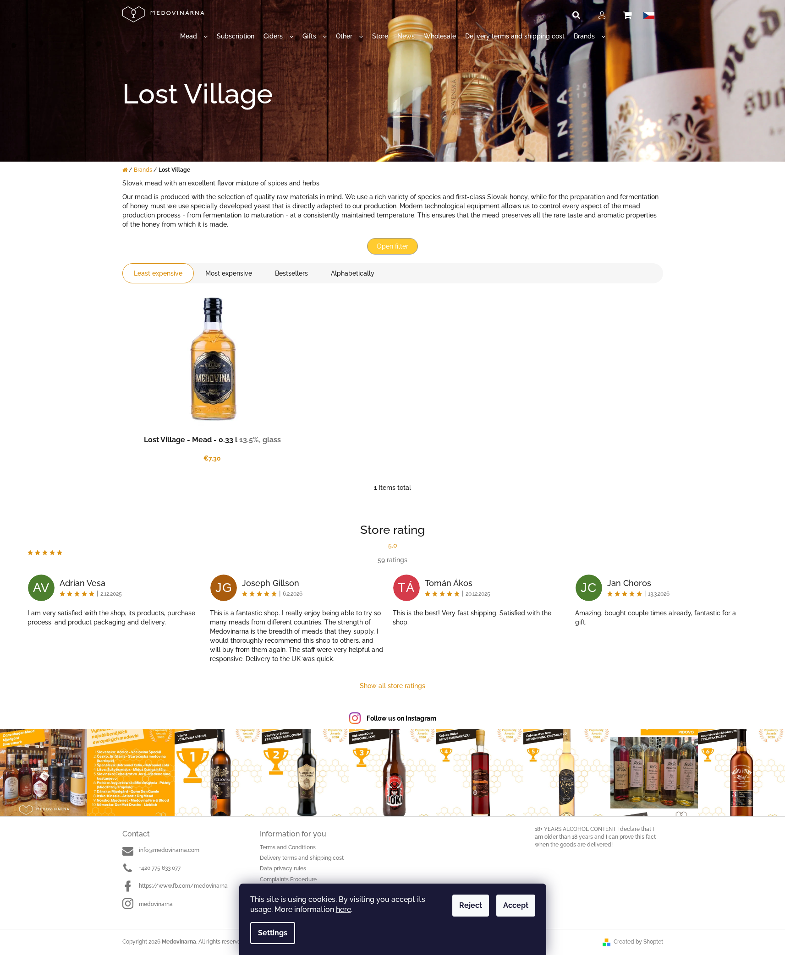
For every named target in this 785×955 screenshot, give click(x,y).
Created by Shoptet (638, 942)
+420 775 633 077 (160, 868)
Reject (470, 905)
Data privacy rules (283, 868)
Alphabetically (352, 273)
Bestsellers (291, 273)
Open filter (392, 246)
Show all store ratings (392, 685)
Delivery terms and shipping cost (302, 858)
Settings (272, 932)
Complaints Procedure (288, 879)
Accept (515, 905)
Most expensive (228, 273)
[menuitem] (194, 36)
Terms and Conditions (288, 847)
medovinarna (156, 904)
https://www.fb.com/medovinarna (183, 886)
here (343, 909)
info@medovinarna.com (169, 850)
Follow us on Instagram (401, 718)
